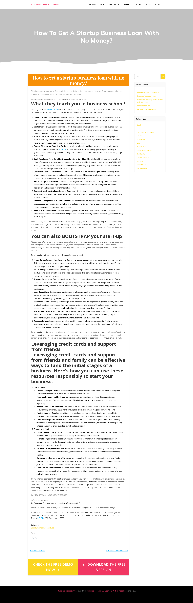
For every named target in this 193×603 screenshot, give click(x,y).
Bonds (139, 125)
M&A (138, 143)
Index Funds (141, 139)
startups (62, 149)
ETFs (138, 129)
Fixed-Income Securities (145, 132)
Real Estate (141, 154)
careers (127, 4)
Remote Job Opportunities (146, 109)
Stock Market (141, 165)
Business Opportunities (67, 591)
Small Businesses (38, 528)
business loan (52, 109)
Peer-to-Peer (141, 147)
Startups (50, 528)
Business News (153, 4)
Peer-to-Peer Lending (144, 150)
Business (91, 4)
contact (138, 4)
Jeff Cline (41, 518)
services (113, 4)
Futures (139, 136)
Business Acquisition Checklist (148, 92)
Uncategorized (142, 168)
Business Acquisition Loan (146, 96)
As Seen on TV (108, 591)
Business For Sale (143, 106)
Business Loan (121, 591)
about (103, 4)
